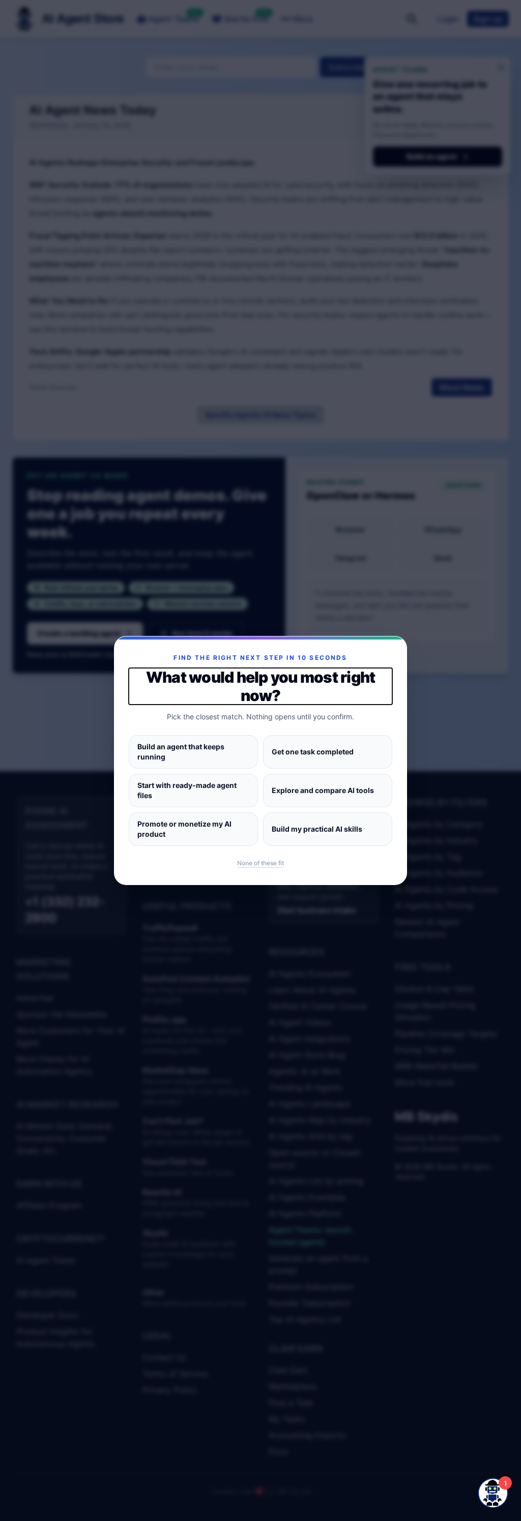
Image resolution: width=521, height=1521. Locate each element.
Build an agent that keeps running (180, 751)
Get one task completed (313, 751)
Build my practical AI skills (317, 829)
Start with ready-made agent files (187, 790)
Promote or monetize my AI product (184, 828)
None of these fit (260, 863)
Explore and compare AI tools (323, 790)
